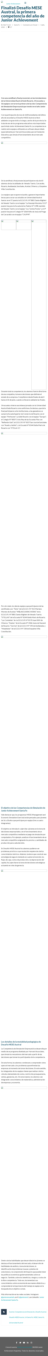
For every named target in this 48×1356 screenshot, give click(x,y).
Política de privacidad (24, 1347)
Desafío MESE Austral (16, 1317)
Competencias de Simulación (25, 1312)
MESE (35, 1317)
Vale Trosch (7, 25)
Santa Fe (17, 25)
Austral (11, 1312)
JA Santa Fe (29, 1317)
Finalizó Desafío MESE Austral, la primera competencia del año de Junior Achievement (22, 13)
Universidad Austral (16, 1323)
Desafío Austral (40, 1312)
